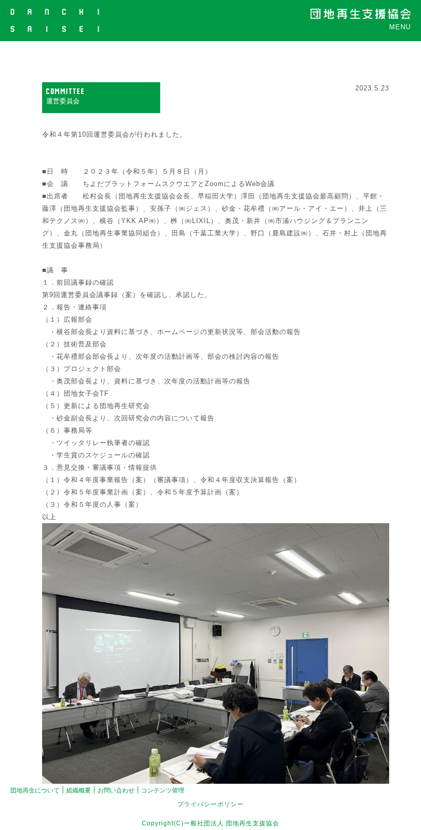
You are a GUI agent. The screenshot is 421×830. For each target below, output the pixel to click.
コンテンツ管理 (162, 790)
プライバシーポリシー (210, 804)
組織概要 (78, 790)
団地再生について (35, 790)
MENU (400, 27)
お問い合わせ (116, 790)
